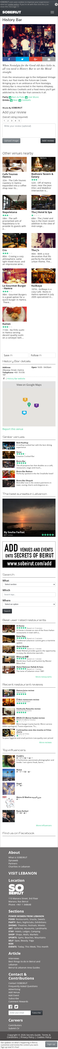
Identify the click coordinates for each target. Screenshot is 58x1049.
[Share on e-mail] (49, 59)
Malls (26, 934)
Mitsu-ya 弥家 (22, 656)
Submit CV (14, 1028)
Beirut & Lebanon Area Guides (24, 967)
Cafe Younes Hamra (10, 175)
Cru (4, 250)
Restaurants (22, 919)
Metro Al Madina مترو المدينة (28, 797)
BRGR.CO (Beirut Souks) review (30, 718)
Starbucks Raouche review (28, 708)
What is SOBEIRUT (18, 857)
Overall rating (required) (15, 117)
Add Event (14, 995)
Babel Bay (21, 636)
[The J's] (43, 247)
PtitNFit (20, 756)
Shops (19, 934)
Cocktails (26, 100)
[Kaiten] (14, 320)
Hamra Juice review (25, 690)
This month (42, 946)
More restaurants (44, 677)
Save (8, 355)
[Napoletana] (14, 209)
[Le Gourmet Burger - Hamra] (14, 282)
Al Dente (20, 626)
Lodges (26, 931)
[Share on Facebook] (9, 59)
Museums (29, 928)
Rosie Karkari (22, 811)
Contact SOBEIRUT (18, 983)
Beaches (29, 937)
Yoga (31, 940)
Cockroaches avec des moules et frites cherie (33, 731)
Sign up (51, 1044)
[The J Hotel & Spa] (43, 209)
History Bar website (16, 378)
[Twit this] (22, 59)
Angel (19, 783)
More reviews (45, 742)
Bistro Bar (20, 461)
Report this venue (12, 429)
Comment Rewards (18, 1001)
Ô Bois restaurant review (27, 699)
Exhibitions (40, 922)
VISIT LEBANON (23, 873)
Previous (7, 44)
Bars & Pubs (18, 97)
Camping (35, 931)
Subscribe (14, 998)
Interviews (14, 958)
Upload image (11, 140)
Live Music (33, 97)
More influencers (44, 825)
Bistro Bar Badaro (24, 471)
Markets (34, 934)
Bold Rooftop (22, 442)
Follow (36, 355)
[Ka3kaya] (43, 282)
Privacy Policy (27, 1037)
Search (7, 611)
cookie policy (13, 4)
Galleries (18, 928)
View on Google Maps (29, 384)
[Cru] (14, 247)
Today (21, 946)
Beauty (24, 940)
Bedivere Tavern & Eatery (42, 175)
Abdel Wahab (22, 646)
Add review (48, 140)
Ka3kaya (36, 285)
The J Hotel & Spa (41, 212)
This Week (30, 946)
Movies (41, 925)
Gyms (21, 937)
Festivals (32, 925)
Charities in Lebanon (19, 866)
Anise (18, 452)
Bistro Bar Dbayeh (24, 480)
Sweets (41, 919)
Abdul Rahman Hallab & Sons (29, 667)
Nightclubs (28, 922)
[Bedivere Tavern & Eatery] (43, 171)
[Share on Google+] (35, 59)
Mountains (40, 937)
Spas (17, 940)
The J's (35, 250)
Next (51, 44)
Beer (15, 100)
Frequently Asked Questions (23, 986)
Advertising (14, 989)
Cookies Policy (44, 1037)
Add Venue (14, 992)
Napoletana (9, 212)
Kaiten (6, 324)
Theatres (22, 925)
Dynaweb (13, 860)
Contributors (15, 1025)
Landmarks (41, 928)
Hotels (18, 931)
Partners (13, 863)
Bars (19, 922)
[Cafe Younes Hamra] (14, 171)
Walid (19, 769)
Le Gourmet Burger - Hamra (14, 287)
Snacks (33, 919)
